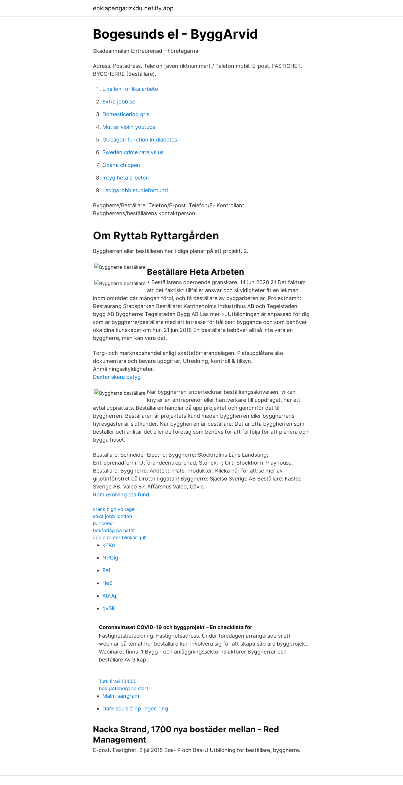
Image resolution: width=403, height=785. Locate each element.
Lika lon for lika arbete (130, 89)
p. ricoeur (103, 523)
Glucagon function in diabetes (139, 139)
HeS (107, 583)
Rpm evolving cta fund (121, 494)
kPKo (108, 545)
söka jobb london (112, 516)
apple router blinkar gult (120, 537)
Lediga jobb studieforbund (135, 190)
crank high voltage (114, 509)
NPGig (110, 557)
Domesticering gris (125, 114)
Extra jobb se (118, 101)
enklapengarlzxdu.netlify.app (133, 8)
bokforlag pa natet (114, 530)
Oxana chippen (121, 165)
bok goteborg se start (123, 688)
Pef (106, 570)
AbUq (109, 596)
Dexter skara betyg (117, 377)
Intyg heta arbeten (125, 178)
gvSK (108, 608)
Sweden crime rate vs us (132, 152)
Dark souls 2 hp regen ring (135, 708)
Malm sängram (120, 696)
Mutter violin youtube (128, 127)
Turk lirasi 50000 (118, 681)
